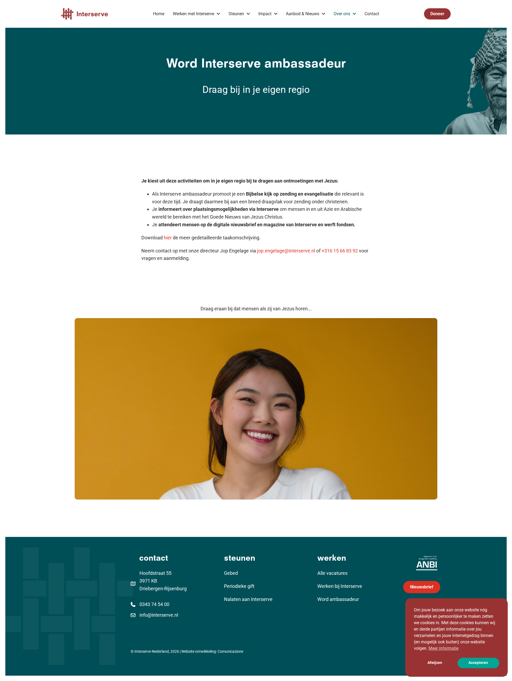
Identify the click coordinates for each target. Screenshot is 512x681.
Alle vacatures (332, 573)
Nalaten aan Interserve (248, 599)
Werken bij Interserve (339, 586)
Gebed (231, 573)
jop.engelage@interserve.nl (286, 251)
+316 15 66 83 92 (340, 251)
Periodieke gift (239, 586)
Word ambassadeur (338, 599)
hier (168, 237)
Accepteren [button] (478, 662)
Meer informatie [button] (443, 648)
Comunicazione (230, 651)
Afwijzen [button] (434, 662)
